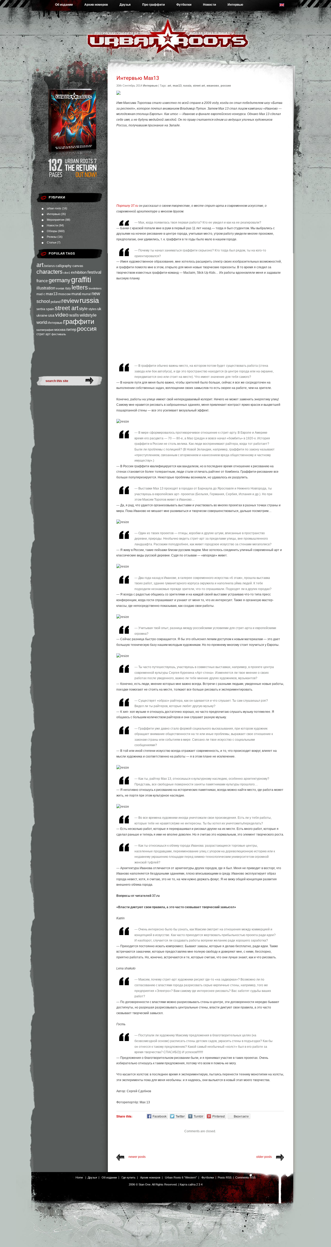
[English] (284, 6)
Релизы (52, 236)
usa (51, 315)
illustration (45, 288)
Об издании (64, 4)
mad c (40, 294)
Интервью (235, 4)
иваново (213, 85)
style (83, 309)
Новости (209, 4)
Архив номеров (96, 4)
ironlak (60, 288)
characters (49, 272)
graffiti (81, 279)
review (70, 300)
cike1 (66, 272)
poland (56, 302)
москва (59, 330)
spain (50, 309)
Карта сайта (187, 1184)
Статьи (51, 242)
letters (80, 287)
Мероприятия (55, 219)
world (41, 322)
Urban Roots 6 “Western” (181, 1177)
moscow (64, 294)
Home (79, 1177)
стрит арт (43, 334)
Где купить (129, 1177)
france (42, 281)
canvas (77, 266)
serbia (40, 309)
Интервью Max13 (137, 78)
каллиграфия (45, 329)
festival (94, 272)
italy (68, 288)
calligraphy (64, 266)
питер (71, 329)
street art (66, 308)
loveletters (95, 288)
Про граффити (153, 4)
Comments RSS (245, 1177)
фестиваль (58, 334)
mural (76, 294)
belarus (49, 266)
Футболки (183, 4)
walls (74, 315)
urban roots (54, 208)
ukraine (41, 315)
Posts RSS (224, 1177)
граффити (78, 321)
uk (99, 309)
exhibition (79, 272)
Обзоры (52, 231)
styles (92, 309)
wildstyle (88, 315)
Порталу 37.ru (127, 206)
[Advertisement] (200, 165)
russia (89, 300)
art (39, 265)
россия (86, 328)
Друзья (125, 4)
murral (86, 294)
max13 (51, 294)
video (62, 315)
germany (59, 280)
